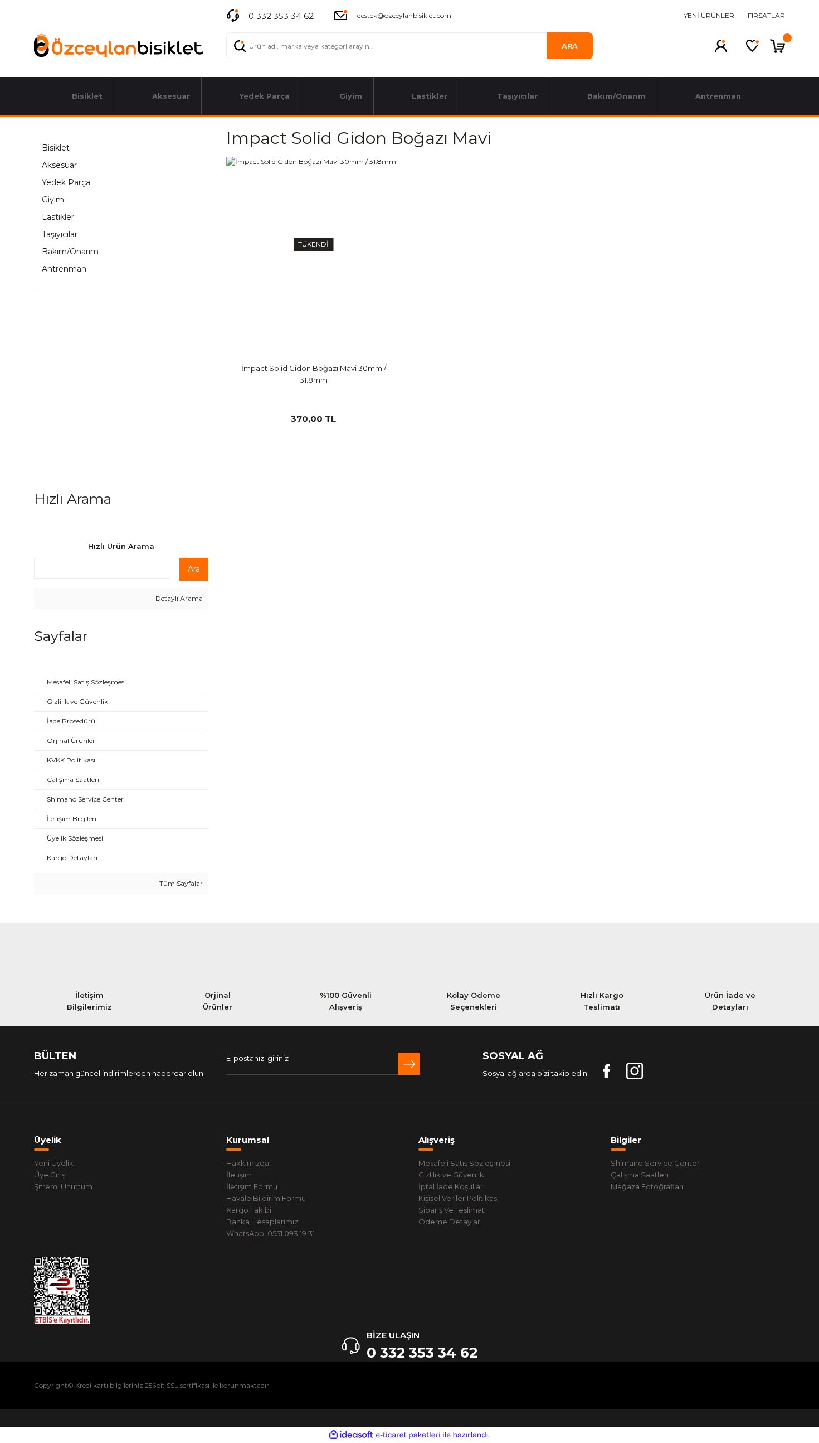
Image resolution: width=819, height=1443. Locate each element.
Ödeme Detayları (450, 1221)
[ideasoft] (351, 1435)
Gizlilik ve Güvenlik (451, 1174)
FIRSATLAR (766, 15)
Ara (194, 569)
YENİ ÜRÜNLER (709, 15)
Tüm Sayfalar (180, 883)
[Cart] (777, 45)
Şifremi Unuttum (63, 1186)
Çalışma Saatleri (640, 1174)
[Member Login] (721, 45)
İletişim (239, 1174)
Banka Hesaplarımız (262, 1221)
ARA (570, 45)
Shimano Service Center (655, 1163)
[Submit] (409, 1064)
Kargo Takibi (248, 1209)
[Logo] (118, 46)
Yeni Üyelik (54, 1163)
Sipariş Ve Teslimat (451, 1209)
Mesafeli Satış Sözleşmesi (464, 1163)
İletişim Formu (251, 1186)
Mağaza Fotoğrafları (647, 1186)
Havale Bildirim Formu (266, 1198)
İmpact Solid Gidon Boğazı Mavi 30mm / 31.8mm (313, 374)
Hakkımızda (247, 1163)
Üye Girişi (50, 1174)
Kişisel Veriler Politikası (458, 1198)
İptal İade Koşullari (451, 1186)
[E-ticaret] (408, 1435)
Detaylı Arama (178, 598)
